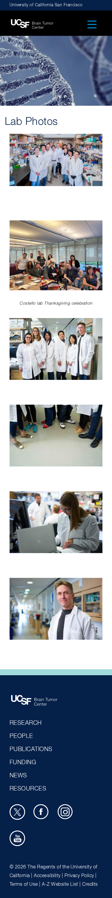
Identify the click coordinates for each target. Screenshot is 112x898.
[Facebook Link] (42, 813)
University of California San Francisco (46, 5)
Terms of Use (24, 884)
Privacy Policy (79, 876)
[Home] (32, 22)
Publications (31, 749)
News (18, 776)
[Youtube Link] (18, 839)
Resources (28, 789)
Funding (23, 762)
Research (26, 723)
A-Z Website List (60, 884)
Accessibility (47, 876)
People (21, 736)
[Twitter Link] (18, 813)
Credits (90, 884)
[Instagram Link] (66, 813)
